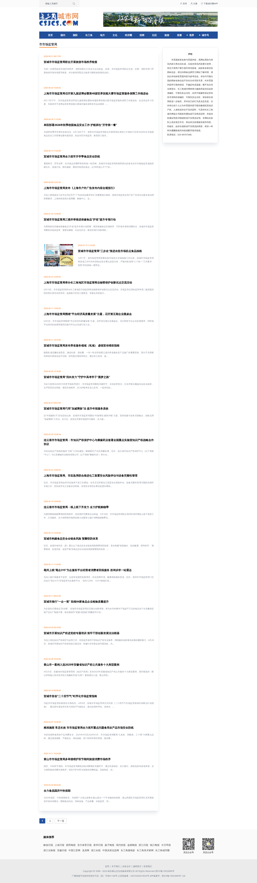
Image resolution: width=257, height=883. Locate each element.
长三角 (89, 35)
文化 (115, 35)
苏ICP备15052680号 (164, 871)
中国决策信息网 (110, 850)
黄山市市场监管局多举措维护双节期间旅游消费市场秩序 (77, 759)
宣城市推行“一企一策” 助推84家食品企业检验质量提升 (76, 601)
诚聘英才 (137, 866)
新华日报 (98, 845)
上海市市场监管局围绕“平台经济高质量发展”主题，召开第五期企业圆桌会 (88, 314)
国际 (75, 35)
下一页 (60, 821)
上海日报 (59, 845)
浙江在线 (96, 850)
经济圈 (128, 35)
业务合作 (126, 866)
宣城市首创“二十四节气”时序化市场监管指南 (70, 696)
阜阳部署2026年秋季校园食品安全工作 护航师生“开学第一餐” (80, 125)
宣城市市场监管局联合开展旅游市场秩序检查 (70, 62)
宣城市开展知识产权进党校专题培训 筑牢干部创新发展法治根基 (81, 633)
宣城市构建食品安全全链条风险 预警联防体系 (71, 538)
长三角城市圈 (162, 850)
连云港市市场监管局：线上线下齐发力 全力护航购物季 (76, 507)
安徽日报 (62, 850)
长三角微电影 (128, 850)
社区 (154, 35)
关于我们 (116, 866)
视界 (191, 35)
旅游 (166, 35)
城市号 (205, 35)
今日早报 (166, 845)
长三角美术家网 (145, 850)
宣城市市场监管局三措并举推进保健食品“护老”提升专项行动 (80, 219)
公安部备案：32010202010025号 (134, 875)
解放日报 (48, 845)
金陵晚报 (132, 845)
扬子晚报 (109, 845)
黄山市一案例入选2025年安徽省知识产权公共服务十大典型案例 (81, 664)
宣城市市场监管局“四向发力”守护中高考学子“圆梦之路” (77, 377)
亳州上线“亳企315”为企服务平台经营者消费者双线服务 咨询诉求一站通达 (88, 570)
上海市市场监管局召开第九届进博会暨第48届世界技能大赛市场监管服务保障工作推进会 (96, 93)
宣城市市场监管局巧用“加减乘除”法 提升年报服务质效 (76, 408)
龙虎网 (85, 850)
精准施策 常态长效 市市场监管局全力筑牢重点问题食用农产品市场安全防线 (89, 727)
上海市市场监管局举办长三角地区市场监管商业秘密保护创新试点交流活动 (88, 282)
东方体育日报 (84, 845)
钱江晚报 (154, 845)
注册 (195, 3)
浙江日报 (143, 845)
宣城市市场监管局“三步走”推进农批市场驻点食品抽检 (110, 251)
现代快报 (121, 845)
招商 (142, 35)
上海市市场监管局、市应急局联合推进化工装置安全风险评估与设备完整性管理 (90, 475)
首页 (50, 35)
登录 (184, 3)
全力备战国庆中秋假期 (57, 790)
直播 (179, 35)
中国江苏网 (74, 850)
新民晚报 (71, 845)
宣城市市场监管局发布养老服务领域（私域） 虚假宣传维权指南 (81, 345)
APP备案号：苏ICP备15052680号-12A (167, 875)
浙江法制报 (49, 850)
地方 (102, 35)
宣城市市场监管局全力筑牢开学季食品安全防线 (72, 156)
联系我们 (148, 866)
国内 (63, 35)
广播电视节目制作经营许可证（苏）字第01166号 (95, 875)
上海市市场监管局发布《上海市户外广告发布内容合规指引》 (80, 188)
